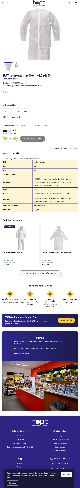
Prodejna (20, 467)
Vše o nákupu (20, 440)
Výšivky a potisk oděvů (60, 440)
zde (8, 478)
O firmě (20, 463)
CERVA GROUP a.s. (16, 83)
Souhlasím (66, 474)
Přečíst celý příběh (22, 353)
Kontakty (20, 436)
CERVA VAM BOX (60, 451)
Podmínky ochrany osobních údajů (20, 447)
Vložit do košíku (34, 138)
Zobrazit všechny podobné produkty (40, 273)
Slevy (60, 436)
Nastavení (12, 483)
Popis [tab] (5, 153)
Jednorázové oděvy (10, 79)
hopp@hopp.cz (62, 464)
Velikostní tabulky (60, 443)
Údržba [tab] (16, 153)
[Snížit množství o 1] (5, 138)
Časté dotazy (60, 447)
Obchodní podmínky (20, 443)
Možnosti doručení (42, 125)
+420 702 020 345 (62, 459)
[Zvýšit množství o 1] (14, 138)
